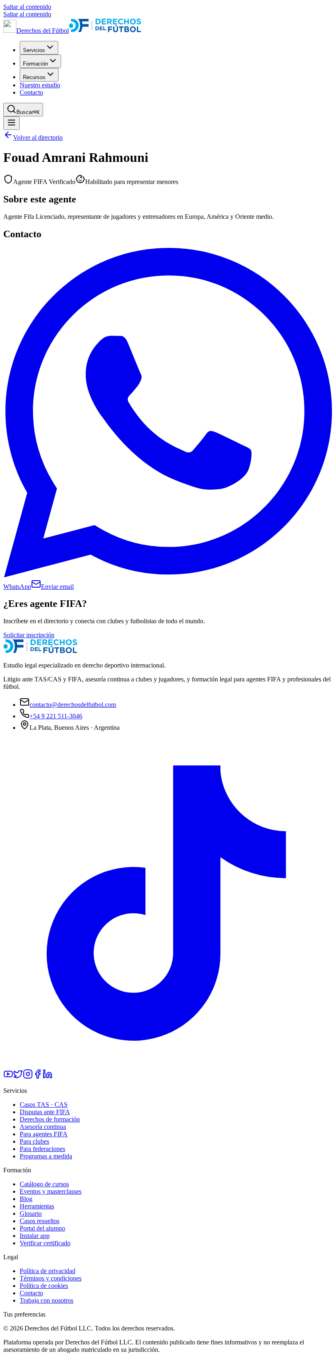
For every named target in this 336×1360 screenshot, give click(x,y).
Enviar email (57, 586)
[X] (18, 1076)
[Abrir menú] (11, 123)
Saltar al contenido (27, 6)
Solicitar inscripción (28, 634)
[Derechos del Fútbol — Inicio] (40, 651)
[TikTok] (168, 1065)
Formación (35, 64)
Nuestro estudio (40, 85)
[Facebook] (38, 1076)
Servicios (34, 50)
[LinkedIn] (47, 1076)
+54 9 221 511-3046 (56, 716)
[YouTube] (8, 1076)
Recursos (34, 77)
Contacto (31, 92)
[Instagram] (28, 1076)
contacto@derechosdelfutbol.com (73, 704)
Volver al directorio (38, 137)
